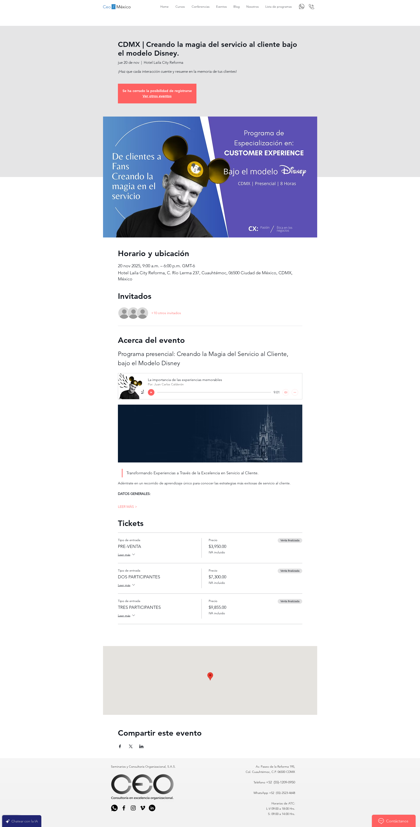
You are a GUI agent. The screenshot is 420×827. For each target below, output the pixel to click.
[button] (180, 6)
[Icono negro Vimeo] (142, 808)
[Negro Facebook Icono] (124, 808)
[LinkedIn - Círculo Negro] (152, 808)
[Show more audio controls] (295, 392)
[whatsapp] (114, 808)
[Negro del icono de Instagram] (133, 808)
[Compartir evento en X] (131, 746)
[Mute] (285, 392)
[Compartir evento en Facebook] (120, 746)
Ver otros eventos (157, 96)
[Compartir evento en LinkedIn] (141, 746)
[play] (151, 392)
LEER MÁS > (127, 507)
